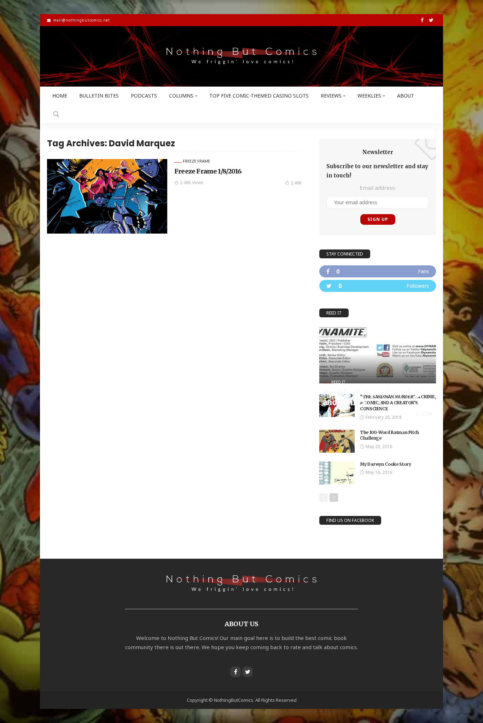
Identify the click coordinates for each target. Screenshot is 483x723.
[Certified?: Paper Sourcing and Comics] (377, 354)
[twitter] (377, 286)
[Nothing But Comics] (241, 56)
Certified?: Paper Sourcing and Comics (371, 397)
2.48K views (192, 183)
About (405, 95)
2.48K (296, 183)
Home (59, 95)
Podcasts (144, 95)
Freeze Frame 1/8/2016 (208, 171)
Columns (181, 95)
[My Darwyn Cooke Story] (337, 473)
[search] (56, 114)
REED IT (338, 382)
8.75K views (340, 414)
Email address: (378, 187)
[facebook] (377, 271)
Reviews (331, 95)
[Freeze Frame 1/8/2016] (107, 196)
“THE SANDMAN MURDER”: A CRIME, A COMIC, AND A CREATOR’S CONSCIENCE (398, 402)
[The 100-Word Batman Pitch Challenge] (337, 441)
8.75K (426, 414)
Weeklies (369, 95)
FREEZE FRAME (196, 161)
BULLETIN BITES (99, 95)
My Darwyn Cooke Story (385, 464)
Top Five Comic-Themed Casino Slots (259, 95)
